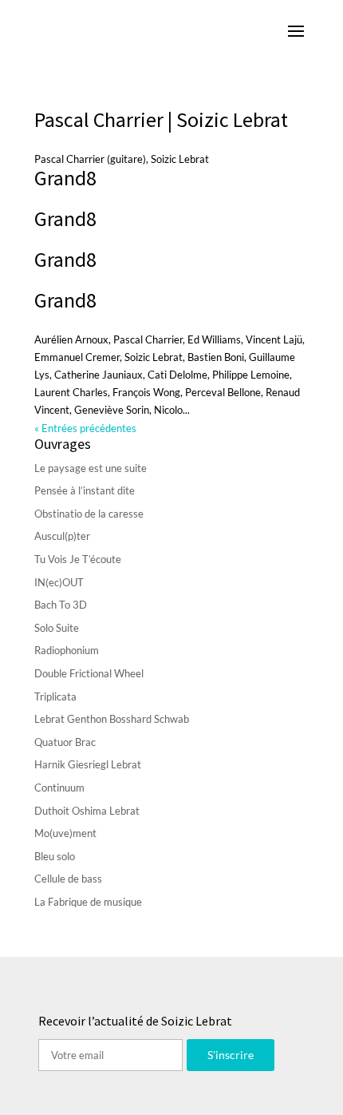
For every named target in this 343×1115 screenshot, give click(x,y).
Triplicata (55, 696)
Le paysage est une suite (90, 468)
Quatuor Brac (65, 742)
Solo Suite (56, 627)
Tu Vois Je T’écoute (77, 559)
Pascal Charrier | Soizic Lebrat (161, 119)
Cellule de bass (68, 878)
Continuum (59, 787)
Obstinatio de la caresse (89, 513)
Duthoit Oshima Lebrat (87, 810)
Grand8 (65, 178)
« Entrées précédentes (85, 428)
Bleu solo (54, 856)
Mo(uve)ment (65, 833)
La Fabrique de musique (88, 901)
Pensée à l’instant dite (84, 490)
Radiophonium (66, 650)
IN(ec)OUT (59, 582)
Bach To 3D (60, 604)
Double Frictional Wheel (89, 673)
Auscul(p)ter (62, 536)
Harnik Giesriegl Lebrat (87, 764)
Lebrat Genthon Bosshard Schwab (111, 718)
